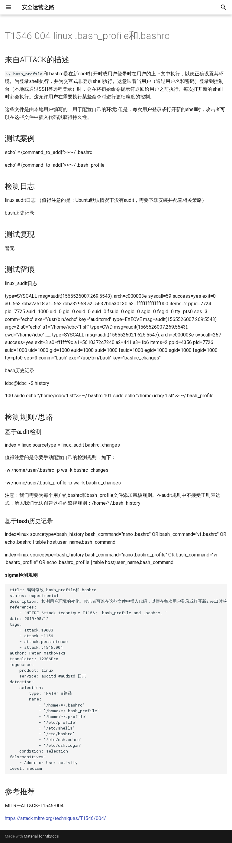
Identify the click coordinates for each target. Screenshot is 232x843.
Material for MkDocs (41, 836)
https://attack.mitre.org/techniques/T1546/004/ (55, 818)
